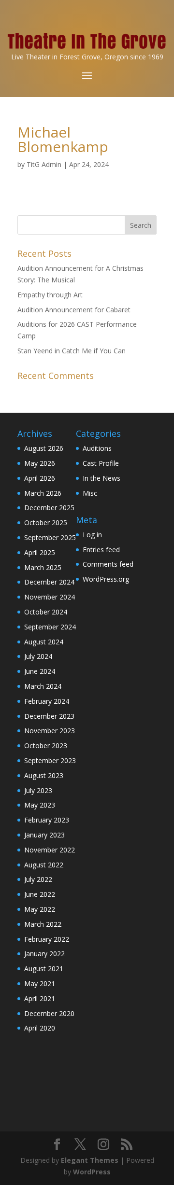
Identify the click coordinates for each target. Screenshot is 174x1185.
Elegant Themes (89, 1160)
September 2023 (50, 760)
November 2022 (49, 849)
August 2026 (43, 448)
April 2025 (39, 552)
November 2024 (49, 596)
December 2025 (49, 507)
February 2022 (46, 939)
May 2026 (39, 463)
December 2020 (49, 1013)
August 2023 (43, 775)
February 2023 (46, 819)
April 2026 (39, 478)
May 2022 (39, 909)
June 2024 (39, 671)
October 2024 (45, 611)
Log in (92, 534)
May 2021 (39, 983)
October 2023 (45, 745)
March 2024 (42, 686)
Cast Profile (101, 463)
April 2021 (39, 998)
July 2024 (38, 656)
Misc (90, 493)
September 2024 (50, 626)
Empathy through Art (50, 294)
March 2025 (42, 567)
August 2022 (43, 864)
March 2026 (42, 493)
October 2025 (45, 522)
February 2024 (46, 701)
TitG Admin (44, 164)
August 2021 (43, 968)
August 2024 (43, 641)
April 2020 (39, 1027)
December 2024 (49, 581)
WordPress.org (106, 579)
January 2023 (44, 834)
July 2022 (38, 879)
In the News (101, 478)
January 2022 (44, 953)
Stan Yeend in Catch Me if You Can (71, 350)
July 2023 (38, 790)
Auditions (97, 448)
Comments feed (108, 564)
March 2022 (42, 924)
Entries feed (101, 549)
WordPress (92, 1171)
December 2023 (49, 716)
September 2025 (50, 537)
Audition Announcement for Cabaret (73, 309)
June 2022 (39, 894)
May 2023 (39, 804)
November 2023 (49, 730)
